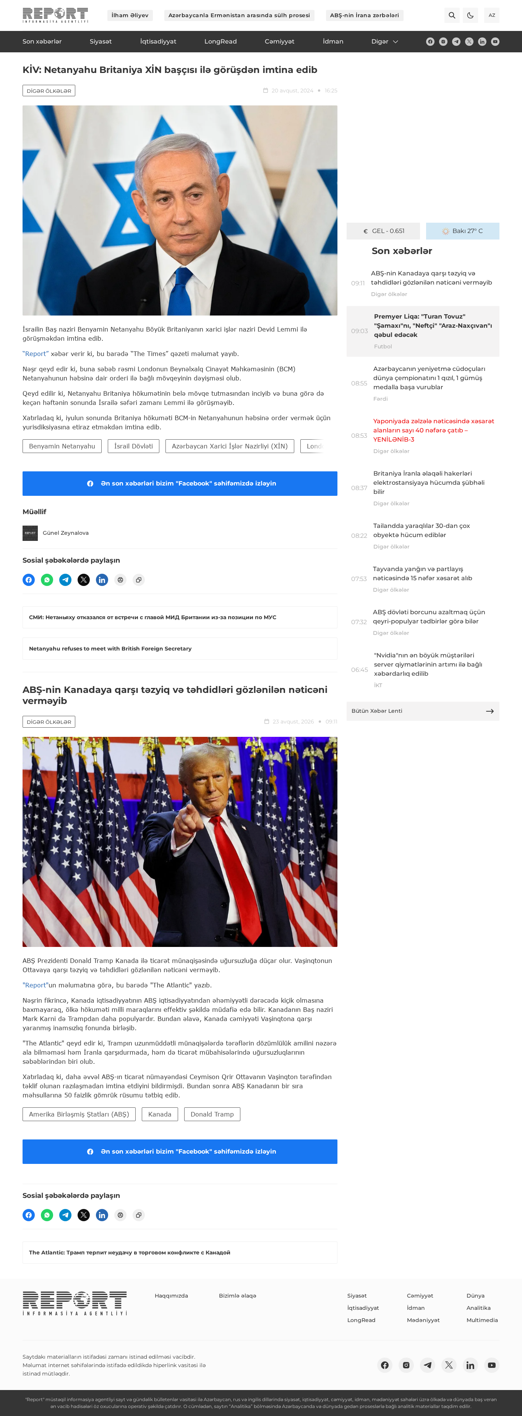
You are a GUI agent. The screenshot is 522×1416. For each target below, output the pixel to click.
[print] (120, 580)
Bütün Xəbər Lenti (377, 710)
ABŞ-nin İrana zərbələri (364, 15)
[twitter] (469, 41)
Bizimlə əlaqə (237, 1295)
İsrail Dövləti (133, 446)
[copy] (139, 580)
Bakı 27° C (467, 231)
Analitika (479, 1307)
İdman (416, 1307)
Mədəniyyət (423, 1320)
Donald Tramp (212, 1114)
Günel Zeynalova (66, 532)
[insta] (443, 41)
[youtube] (495, 41)
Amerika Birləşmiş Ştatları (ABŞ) (79, 1114)
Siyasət (357, 1295)
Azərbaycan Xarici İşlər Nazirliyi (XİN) (230, 446)
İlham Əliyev (130, 15)
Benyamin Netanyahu (62, 446)
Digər (380, 41)
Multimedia (482, 1320)
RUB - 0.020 (388, 231)
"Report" (36, 985)
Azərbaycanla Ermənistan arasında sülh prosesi (239, 15)
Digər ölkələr (49, 91)
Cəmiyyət (420, 1295)
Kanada (160, 1114)
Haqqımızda (171, 1295)
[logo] (55, 15)
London (318, 446)
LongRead (361, 1320)
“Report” (36, 353)
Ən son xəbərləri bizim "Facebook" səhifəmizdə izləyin (188, 483)
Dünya (476, 1295)
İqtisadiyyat (363, 1307)
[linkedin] (482, 41)
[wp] (47, 580)
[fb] (430, 41)
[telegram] (456, 41)
